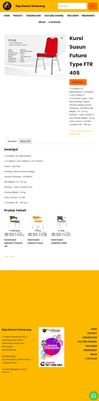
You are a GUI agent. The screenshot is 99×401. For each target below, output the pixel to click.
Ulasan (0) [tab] (25, 141)
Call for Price (77, 82)
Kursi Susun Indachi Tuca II (35, 241)
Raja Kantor (14, 369)
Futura (11, 256)
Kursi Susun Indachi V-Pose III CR (13, 243)
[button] (62, 38)
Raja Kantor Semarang (30, 6)
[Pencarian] (92, 6)
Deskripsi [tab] (12, 141)
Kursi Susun (82, 131)
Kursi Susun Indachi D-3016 (59, 241)
